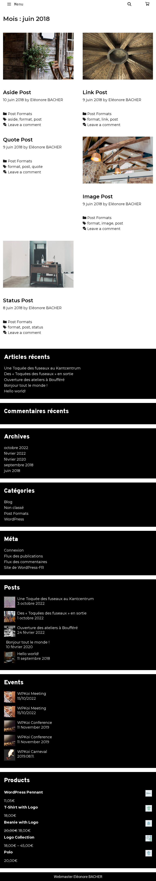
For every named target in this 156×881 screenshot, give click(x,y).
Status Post (18, 300)
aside (13, 119)
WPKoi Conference (34, 722)
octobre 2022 (16, 448)
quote (37, 166)
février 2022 (15, 453)
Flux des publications (23, 556)
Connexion (14, 550)
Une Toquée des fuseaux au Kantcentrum (42, 368)
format (26, 119)
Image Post (98, 196)
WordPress (14, 519)
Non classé (14, 507)
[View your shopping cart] (147, 4)
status (37, 327)
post (38, 119)
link (105, 119)
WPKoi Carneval (32, 751)
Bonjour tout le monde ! (25, 385)
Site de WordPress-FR (24, 567)
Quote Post (18, 140)
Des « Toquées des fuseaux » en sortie (38, 374)
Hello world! (15, 391)
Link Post (95, 92)
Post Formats (20, 114)
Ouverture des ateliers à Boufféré (34, 380)
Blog (8, 502)
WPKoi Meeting (31, 693)
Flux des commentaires (25, 562)
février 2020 (15, 459)
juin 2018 (12, 471)
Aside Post (17, 92)
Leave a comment (24, 125)
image (107, 223)
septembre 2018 (18, 465)
